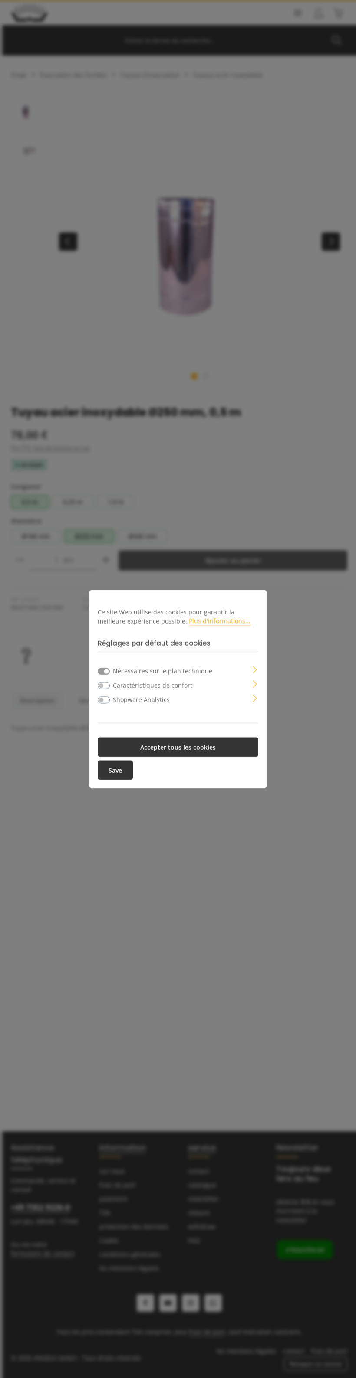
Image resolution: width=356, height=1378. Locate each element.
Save (115, 770)
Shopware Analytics (141, 699)
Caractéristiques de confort (152, 685)
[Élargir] (255, 668)
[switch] (104, 685)
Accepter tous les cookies (178, 747)
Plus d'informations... (220, 621)
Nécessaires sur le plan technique (162, 670)
